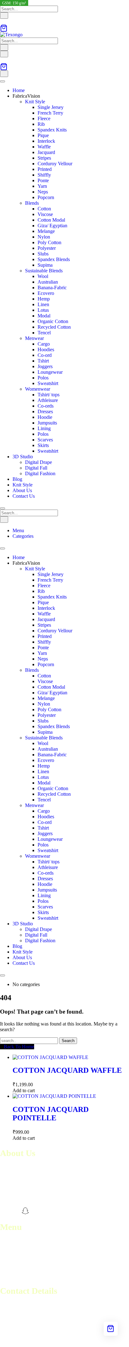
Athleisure (48, 400)
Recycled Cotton (54, 327)
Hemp (44, 298)
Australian (48, 282)
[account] (2, 21)
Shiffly (44, 174)
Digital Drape (38, 462)
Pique (43, 135)
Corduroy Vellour (55, 163)
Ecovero (46, 293)
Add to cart (24, 1090)
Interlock (46, 141)
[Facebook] (4, 1211)
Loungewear (50, 372)
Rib (41, 124)
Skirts (43, 445)
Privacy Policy (14, 1275)
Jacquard (46, 152)
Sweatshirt (48, 383)
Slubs (43, 253)
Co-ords (46, 406)
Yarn (42, 186)
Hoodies (46, 349)
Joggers (45, 366)
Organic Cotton (53, 321)
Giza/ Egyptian (52, 225)
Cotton (44, 208)
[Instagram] (14, 1211)
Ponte (43, 180)
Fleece (44, 118)
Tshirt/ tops (48, 394)
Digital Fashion (40, 473)
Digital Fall (36, 467)
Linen (43, 304)
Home (19, 90)
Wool (43, 276)
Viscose (45, 214)
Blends (32, 203)
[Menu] (4, 54)
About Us (22, 490)
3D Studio (23, 456)
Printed (45, 169)
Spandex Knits (52, 129)
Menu (18, 530)
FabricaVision (26, 96)
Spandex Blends (54, 259)
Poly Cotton (49, 242)
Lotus (43, 310)
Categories (23, 536)
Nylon (44, 236)
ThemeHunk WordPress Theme (91, 1339)
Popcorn (46, 197)
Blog (17, 479)
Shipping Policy (16, 1270)
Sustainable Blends (44, 270)
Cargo (44, 344)
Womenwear (37, 389)
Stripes (44, 158)
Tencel (44, 332)
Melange (46, 231)
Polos (43, 377)
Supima (45, 265)
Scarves (45, 439)
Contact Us (24, 496)
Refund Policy (14, 1264)
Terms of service (16, 1259)
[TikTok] (47, 1211)
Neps (43, 191)
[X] (36, 1211)
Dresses (45, 411)
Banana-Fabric (52, 287)
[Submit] (4, 15)
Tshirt (43, 360)
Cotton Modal (51, 220)
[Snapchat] (25, 1211)
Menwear (34, 338)
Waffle (44, 146)
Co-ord (45, 355)
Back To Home (19, 1046)
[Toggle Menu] (2, 81)
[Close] (2, 508)
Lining (44, 428)
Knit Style (35, 101)
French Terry (50, 113)
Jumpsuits (47, 422)
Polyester (47, 248)
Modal (44, 315)
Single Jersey (51, 107)
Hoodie (45, 417)
